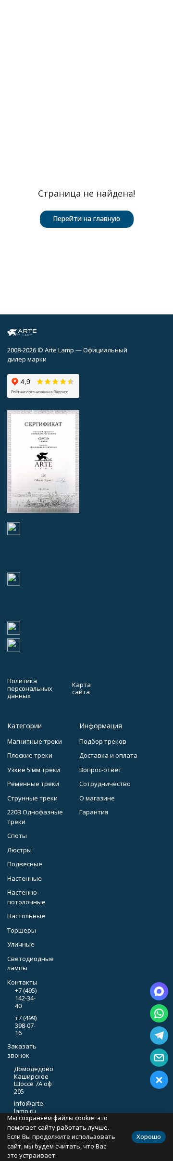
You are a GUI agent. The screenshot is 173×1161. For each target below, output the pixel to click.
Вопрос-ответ (100, 769)
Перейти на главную (86, 218)
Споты (17, 835)
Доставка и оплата (108, 755)
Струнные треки (32, 798)
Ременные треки (33, 783)
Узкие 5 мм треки (33, 769)
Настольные (26, 915)
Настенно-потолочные (26, 897)
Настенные (24, 878)
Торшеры (21, 930)
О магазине (97, 798)
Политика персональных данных (29, 688)
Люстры (19, 850)
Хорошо (148, 1136)
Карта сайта (81, 688)
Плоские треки (29, 755)
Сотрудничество (105, 783)
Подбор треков (102, 741)
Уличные (21, 944)
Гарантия (93, 812)
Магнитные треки (34, 741)
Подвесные (24, 864)
